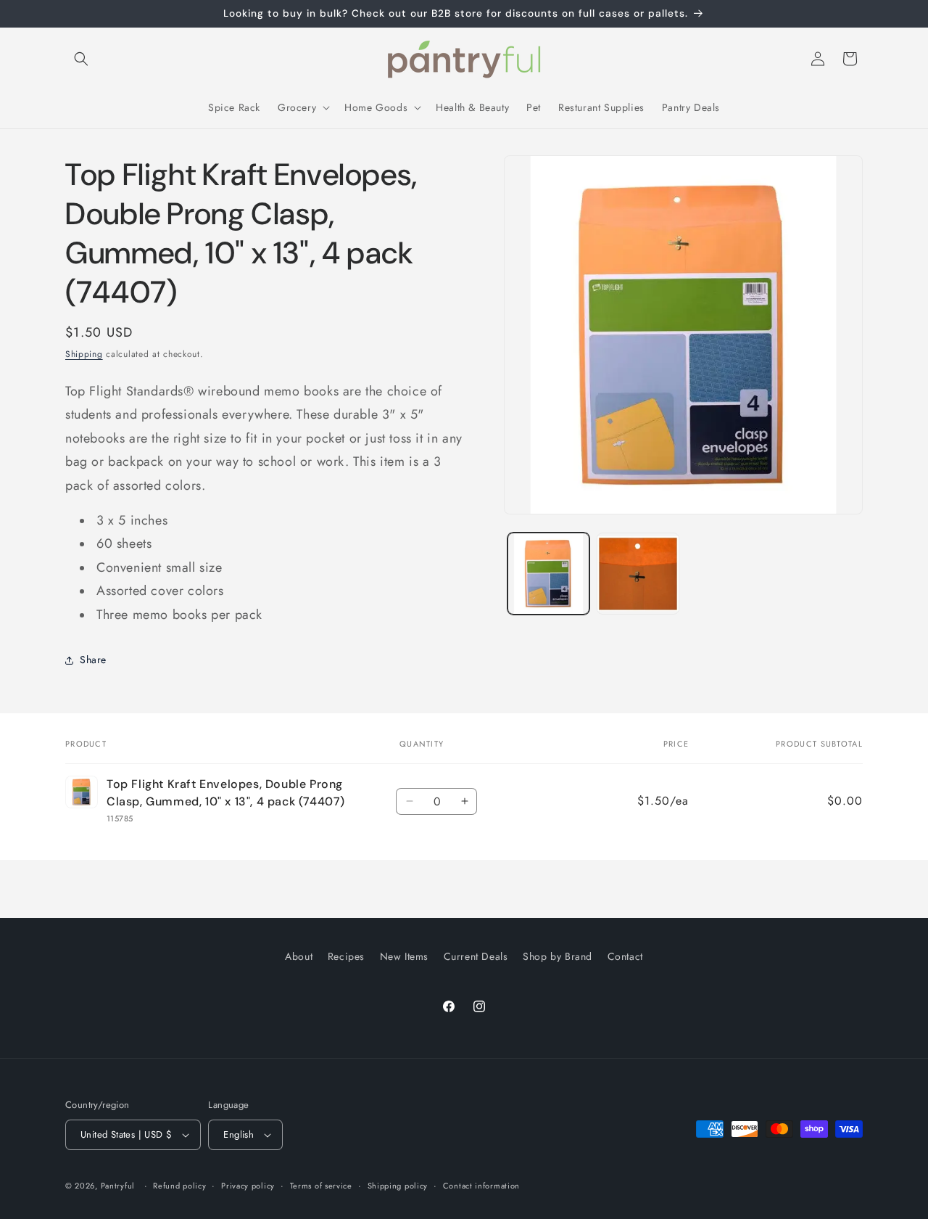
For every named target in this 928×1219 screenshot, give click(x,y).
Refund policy (179, 1185)
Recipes (346, 956)
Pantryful (118, 1185)
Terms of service (321, 1185)
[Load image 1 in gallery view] (548, 574)
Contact (625, 956)
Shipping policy (398, 1185)
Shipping (84, 354)
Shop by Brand (557, 956)
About (298, 956)
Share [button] (93, 659)
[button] (81, 59)
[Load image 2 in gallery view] (638, 574)
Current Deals (476, 956)
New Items (404, 956)
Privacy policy (248, 1185)
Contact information (481, 1185)
